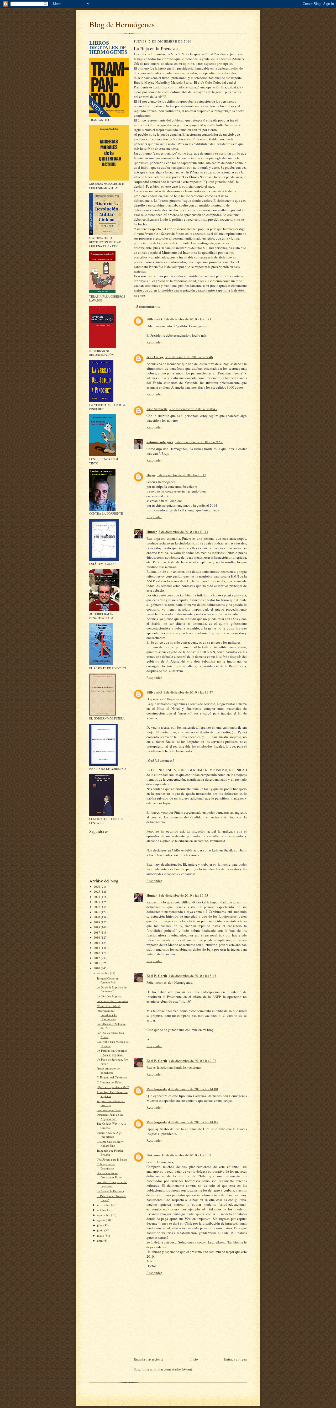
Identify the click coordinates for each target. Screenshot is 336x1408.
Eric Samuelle (156, 408)
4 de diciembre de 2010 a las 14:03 (193, 1122)
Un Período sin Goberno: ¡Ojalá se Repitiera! (112, 1053)
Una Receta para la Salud (112, 1159)
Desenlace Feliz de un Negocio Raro (110, 1117)
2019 (97, 922)
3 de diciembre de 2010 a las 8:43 (193, 408)
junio (100, 1230)
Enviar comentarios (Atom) (173, 1369)
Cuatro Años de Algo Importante (109, 1135)
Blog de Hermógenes (122, 24)
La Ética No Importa (109, 996)
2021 (97, 912)
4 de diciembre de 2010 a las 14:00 (193, 1089)
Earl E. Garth (156, 975)
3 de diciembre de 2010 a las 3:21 (187, 319)
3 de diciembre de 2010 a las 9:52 (199, 442)
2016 (97, 937)
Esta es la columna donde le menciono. (174, 1067)
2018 (97, 927)
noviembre (104, 1205)
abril (100, 1240)
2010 (97, 968)
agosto (101, 1220)
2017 (97, 932)
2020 (97, 917)
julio (100, 1225)
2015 (97, 943)
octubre (102, 1210)
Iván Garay (155, 356)
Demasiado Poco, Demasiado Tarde (109, 1175)
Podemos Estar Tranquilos (112, 1001)
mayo (101, 1235)
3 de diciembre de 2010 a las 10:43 (183, 531)
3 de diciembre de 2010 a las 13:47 (188, 692)
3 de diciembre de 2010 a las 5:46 (189, 356)
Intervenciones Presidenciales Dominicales (107, 1015)
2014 (97, 948)
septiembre (104, 1215)
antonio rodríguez (159, 441)
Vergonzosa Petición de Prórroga (111, 1103)
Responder (154, 342)
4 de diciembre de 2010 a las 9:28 (192, 1060)
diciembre (103, 973)
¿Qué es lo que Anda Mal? (113, 1087)
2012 (97, 958)
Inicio (194, 1359)
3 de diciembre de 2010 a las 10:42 (181, 475)
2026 (97, 886)
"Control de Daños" (108, 1006)
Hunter (151, 531)
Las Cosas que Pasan (109, 1110)
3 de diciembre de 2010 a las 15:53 (183, 895)
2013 (97, 953)
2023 (97, 902)
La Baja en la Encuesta (110, 1191)
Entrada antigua (235, 1359)
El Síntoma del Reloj (109, 1082)
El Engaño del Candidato (112, 1077)
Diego (150, 474)
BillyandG (154, 318)
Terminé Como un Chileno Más (108, 980)
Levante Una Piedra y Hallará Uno (110, 1144)
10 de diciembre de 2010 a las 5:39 (186, 1155)
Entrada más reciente (148, 1359)
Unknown (153, 1154)
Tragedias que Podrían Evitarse (110, 1152)
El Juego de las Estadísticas (106, 1166)
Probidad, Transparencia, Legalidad (112, 1184)
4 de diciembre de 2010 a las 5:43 (192, 975)
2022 (97, 907)
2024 (97, 897)
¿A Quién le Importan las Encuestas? (112, 989)
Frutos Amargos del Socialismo (108, 1070)
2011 (97, 963)
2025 (97, 891)
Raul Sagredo (156, 1088)
